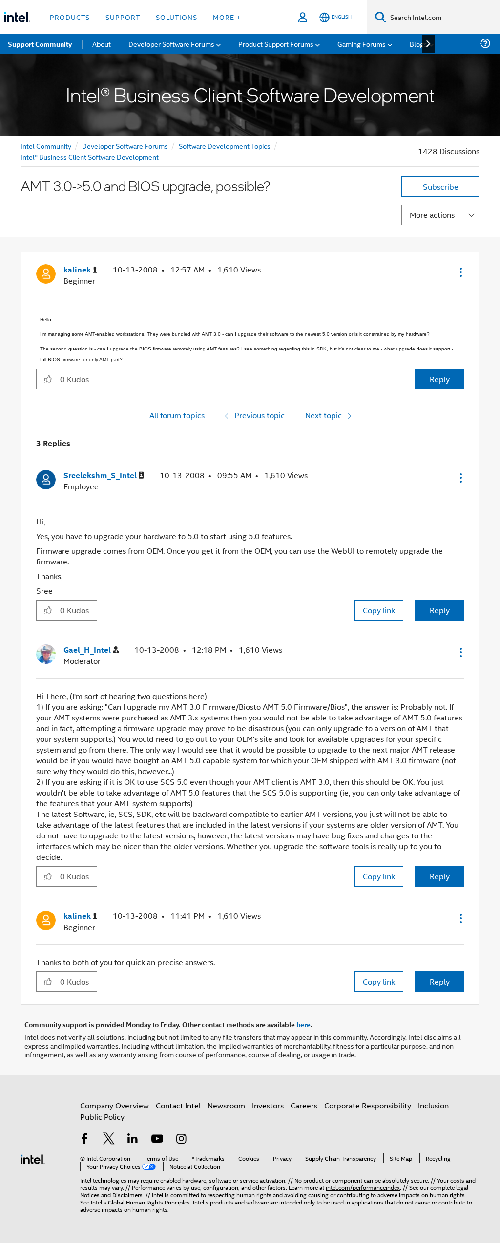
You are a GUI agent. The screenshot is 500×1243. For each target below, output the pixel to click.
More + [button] (227, 17)
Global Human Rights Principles (149, 1201)
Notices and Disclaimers (111, 1194)
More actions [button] (432, 214)
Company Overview (114, 1105)
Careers (304, 1105)
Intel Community (46, 145)
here (303, 1024)
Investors (268, 1105)
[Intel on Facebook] (84, 1139)
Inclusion (433, 1105)
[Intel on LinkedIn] (133, 1139)
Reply (440, 379)
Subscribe (440, 186)
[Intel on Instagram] (181, 1139)
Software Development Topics (225, 145)
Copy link (379, 610)
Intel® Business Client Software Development (90, 157)
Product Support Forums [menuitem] (275, 44)
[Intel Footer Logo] (33, 1158)
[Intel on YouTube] (157, 1139)
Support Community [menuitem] (40, 44)
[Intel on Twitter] (109, 1139)
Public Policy (102, 1116)
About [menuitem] (101, 44)
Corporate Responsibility (367, 1105)
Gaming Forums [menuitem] (361, 44)
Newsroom (226, 1105)
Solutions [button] (176, 17)
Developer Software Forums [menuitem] (171, 44)
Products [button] (70, 17)
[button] (460, 272)
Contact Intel (178, 1105)
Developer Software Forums (125, 145)
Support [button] (122, 17)
